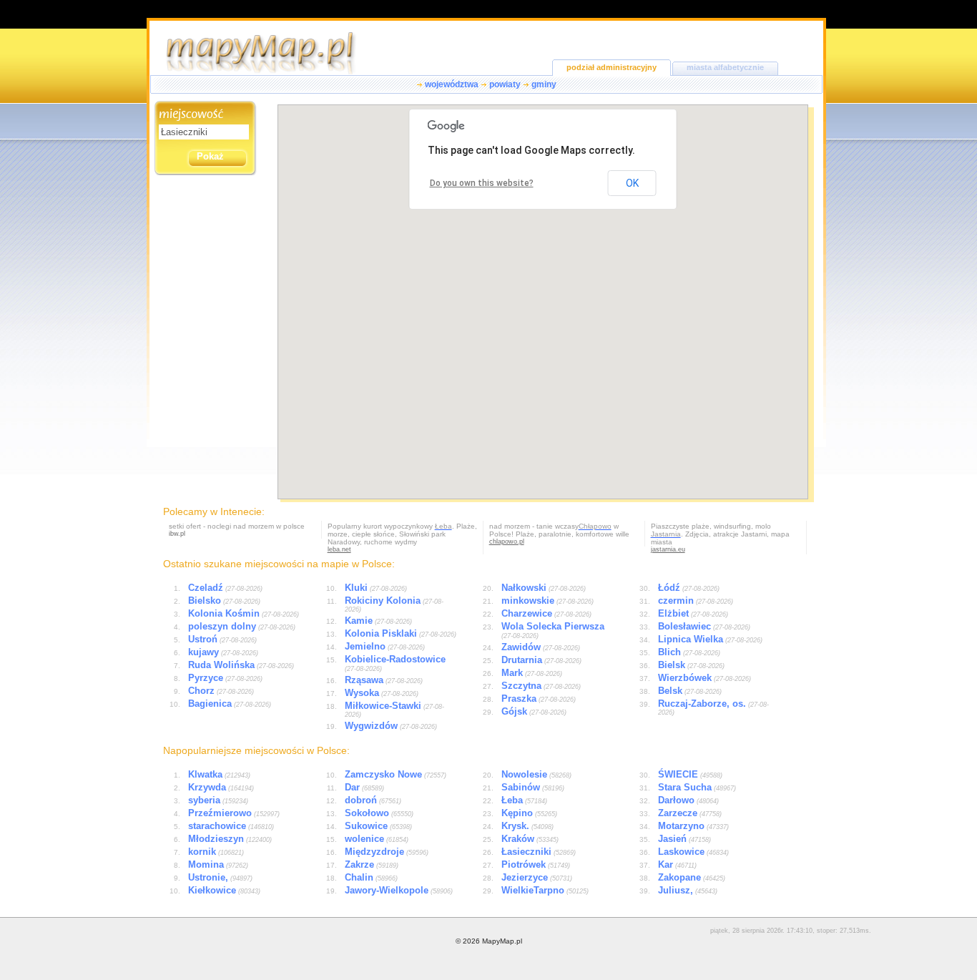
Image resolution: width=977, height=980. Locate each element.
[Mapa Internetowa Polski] (274, 71)
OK (632, 183)
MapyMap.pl (502, 941)
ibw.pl (177, 533)
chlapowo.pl (506, 541)
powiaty (505, 84)
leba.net (339, 549)
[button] (560, 286)
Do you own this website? (482, 183)
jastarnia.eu (668, 549)
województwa (451, 84)
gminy (543, 84)
